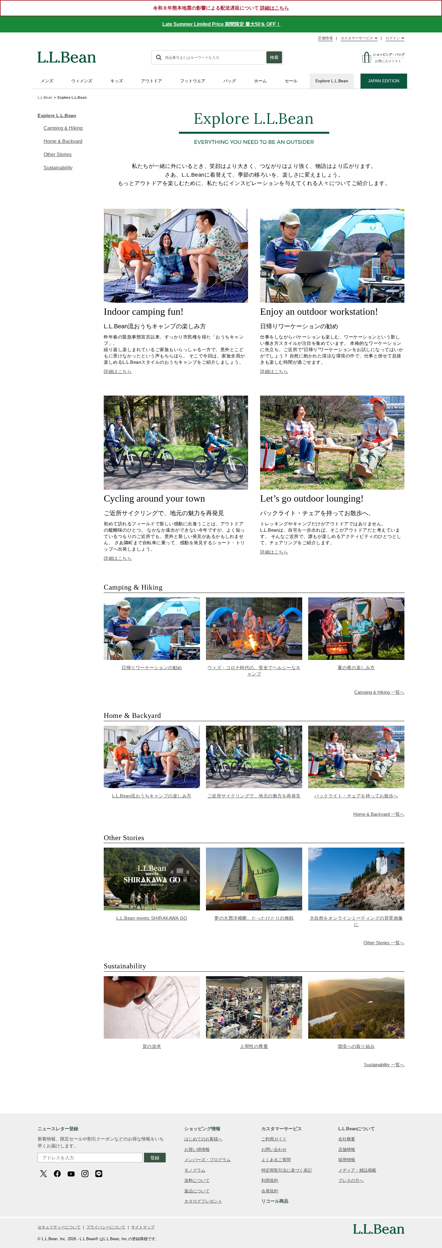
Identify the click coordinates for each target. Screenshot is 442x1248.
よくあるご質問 (276, 1159)
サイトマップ (143, 1227)
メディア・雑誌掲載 (357, 1170)
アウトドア (151, 80)
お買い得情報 (197, 1149)
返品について (197, 1191)
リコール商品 (274, 1201)
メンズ (47, 80)
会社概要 (346, 1139)
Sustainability (58, 167)
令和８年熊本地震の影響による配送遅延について (221, 8)
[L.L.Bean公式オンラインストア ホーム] (67, 54)
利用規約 (269, 1180)
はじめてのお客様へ (203, 1139)
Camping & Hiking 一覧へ (379, 692)
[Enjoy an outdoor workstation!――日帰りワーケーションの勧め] (332, 211)
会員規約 (269, 1191)
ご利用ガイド (274, 1139)
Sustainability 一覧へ (384, 1064)
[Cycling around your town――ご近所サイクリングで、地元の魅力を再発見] (176, 398)
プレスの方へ (351, 1180)
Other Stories (58, 154)
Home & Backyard (63, 141)
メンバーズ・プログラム (207, 1159)
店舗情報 (325, 38)
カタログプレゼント (203, 1201)
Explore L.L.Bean (331, 80)
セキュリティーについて (59, 1227)
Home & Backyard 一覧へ (378, 814)
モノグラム (194, 1170)
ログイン (392, 38)
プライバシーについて (105, 1227)
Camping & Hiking (63, 128)
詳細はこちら (118, 371)
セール (291, 80)
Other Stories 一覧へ (384, 942)
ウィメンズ (81, 80)
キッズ (116, 80)
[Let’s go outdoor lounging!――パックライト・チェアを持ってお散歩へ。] (332, 398)
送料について (197, 1180)
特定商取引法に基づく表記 (286, 1170)
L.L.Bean (45, 98)
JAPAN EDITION (383, 80)
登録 (154, 1157)
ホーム (260, 80)
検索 (274, 57)
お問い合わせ (274, 1149)
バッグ (229, 80)
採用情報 (346, 1159)
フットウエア (192, 80)
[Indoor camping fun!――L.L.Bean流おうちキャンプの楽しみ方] (176, 211)
